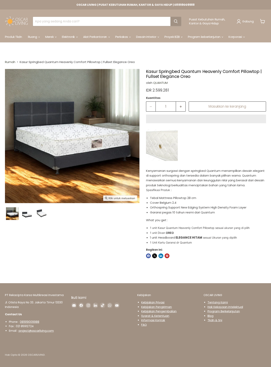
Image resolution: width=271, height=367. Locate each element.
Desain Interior (146, 37)
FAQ (144, 325)
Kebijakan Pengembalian (159, 311)
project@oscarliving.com (36, 331)
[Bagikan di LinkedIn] (161, 255)
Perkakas (122, 37)
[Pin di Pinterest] (167, 255)
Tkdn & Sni (215, 320)
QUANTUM (160, 83)
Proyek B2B (172, 37)
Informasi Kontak (153, 320)
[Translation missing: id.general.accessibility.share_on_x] (154, 255)
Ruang (33, 37)
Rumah (10, 62)
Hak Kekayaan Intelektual (225, 307)
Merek (49, 37)
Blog (210, 316)
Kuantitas (153, 98)
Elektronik (69, 37)
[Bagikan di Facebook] (148, 255)
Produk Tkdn (13, 37)
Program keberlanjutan (204, 37)
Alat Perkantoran (95, 37)
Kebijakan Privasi (152, 302)
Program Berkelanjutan (224, 311)
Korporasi (236, 37)
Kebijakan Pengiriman (156, 307)
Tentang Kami (218, 302)
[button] (246, 21)
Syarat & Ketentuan (155, 316)
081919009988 (29, 322)
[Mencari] (175, 21)
